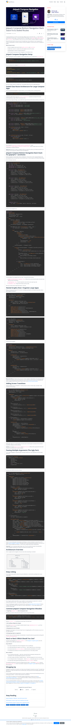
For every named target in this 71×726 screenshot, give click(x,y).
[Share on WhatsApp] (41, 33)
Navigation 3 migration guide (32, 640)
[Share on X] (37, 33)
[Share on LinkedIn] (39, 33)
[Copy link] (43, 33)
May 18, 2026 (49, 35)
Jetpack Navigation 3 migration (14, 543)
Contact (61, 1)
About (55, 1)
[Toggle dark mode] (65, 2)
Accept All (56, 723)
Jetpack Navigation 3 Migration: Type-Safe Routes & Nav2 (16, 698)
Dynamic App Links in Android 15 (35, 604)
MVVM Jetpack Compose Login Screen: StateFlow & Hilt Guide (17, 700)
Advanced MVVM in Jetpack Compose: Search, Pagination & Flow (17, 702)
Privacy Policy (24, 724)
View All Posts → (56, 22)
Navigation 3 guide (32, 663)
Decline (62, 723)
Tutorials (51, 1)
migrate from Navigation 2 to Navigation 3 (28, 683)
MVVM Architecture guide (33, 381)
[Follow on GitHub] (55, 19)
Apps (58, 1)
